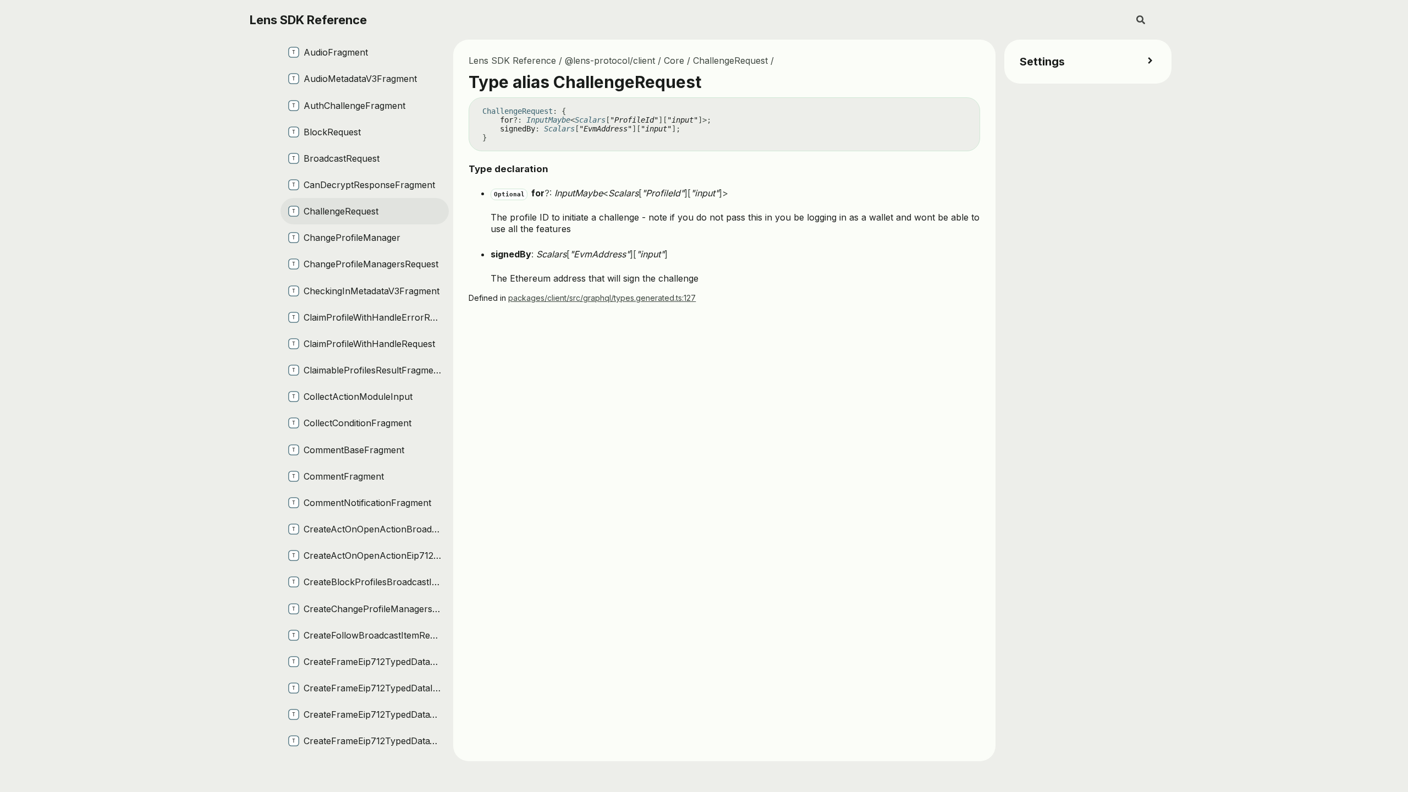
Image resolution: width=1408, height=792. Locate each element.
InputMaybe (548, 120)
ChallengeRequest (730, 60)
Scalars (590, 120)
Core (674, 60)
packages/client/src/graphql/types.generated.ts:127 (602, 297)
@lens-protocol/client (610, 60)
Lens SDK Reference (308, 20)
